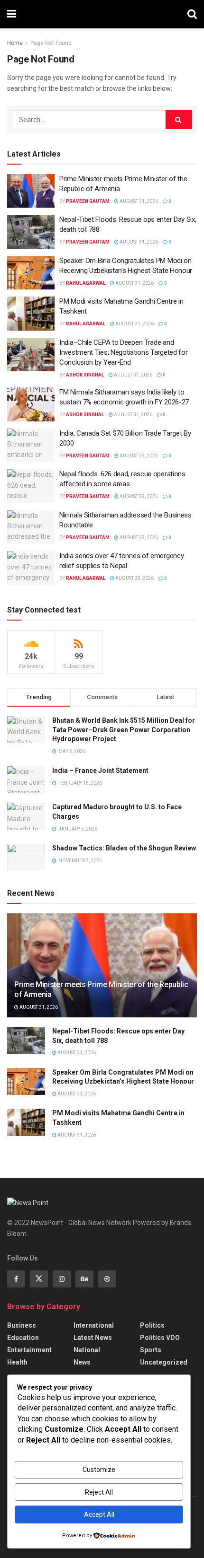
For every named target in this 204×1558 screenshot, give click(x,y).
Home (15, 43)
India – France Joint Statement (100, 770)
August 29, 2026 (138, 455)
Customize (99, 1469)
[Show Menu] (11, 14)
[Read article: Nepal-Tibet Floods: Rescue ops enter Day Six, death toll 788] (31, 232)
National (87, 1350)
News (82, 1362)
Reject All (99, 1492)
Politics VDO (160, 1337)
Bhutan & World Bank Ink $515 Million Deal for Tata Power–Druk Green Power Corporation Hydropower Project (123, 730)
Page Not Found (51, 43)
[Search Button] (192, 14)
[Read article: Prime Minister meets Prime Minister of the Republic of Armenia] (31, 191)
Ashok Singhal (85, 374)
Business (21, 1325)
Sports (150, 1350)
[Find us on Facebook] (16, 1278)
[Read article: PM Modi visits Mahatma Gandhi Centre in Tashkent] (31, 314)
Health (17, 1362)
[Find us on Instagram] (62, 1278)
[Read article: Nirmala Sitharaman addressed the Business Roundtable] (31, 527)
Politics (152, 1325)
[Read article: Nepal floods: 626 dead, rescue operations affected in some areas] (31, 486)
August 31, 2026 (138, 201)
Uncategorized (163, 1362)
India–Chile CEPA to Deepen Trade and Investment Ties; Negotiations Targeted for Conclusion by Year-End (123, 352)
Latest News (93, 1337)
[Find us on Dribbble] (107, 1278)
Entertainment (29, 1350)
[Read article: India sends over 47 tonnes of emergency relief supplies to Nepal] (31, 568)
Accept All (99, 1514)
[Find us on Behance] (84, 1278)
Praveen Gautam (88, 201)
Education (23, 1337)
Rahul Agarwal (85, 283)
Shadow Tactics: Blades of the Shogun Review (124, 848)
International (94, 1325)
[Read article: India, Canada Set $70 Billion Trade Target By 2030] (31, 446)
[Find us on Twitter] (39, 1278)
